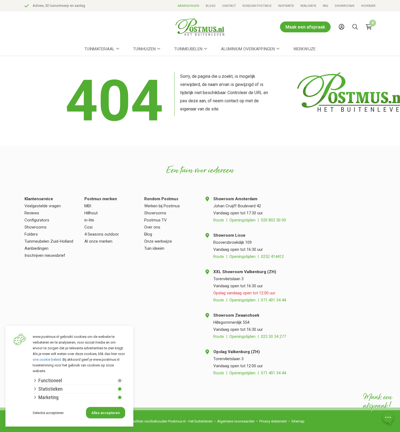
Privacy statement (273, 421)
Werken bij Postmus (162, 205)
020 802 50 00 (273, 220)
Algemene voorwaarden (236, 421)
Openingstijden (242, 220)
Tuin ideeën (154, 248)
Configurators (36, 220)
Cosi (88, 227)
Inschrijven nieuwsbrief (44, 255)
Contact (229, 6)
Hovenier (368, 6)
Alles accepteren (105, 413)
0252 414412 (272, 256)
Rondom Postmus (257, 6)
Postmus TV (155, 220)
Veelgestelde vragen (42, 205)
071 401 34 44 (273, 300)
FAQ (325, 6)
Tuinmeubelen (188, 49)
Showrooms (345, 6)
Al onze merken (98, 241)
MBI (87, 205)
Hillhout (91, 213)
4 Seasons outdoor (101, 234)
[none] (356, 39)
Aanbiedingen (188, 6)
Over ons (152, 227)
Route (218, 220)
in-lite (89, 220)
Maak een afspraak (305, 27)
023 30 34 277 (273, 336)
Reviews (31, 213)
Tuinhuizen (144, 49)
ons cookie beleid (47, 359)
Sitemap (297, 421)
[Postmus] (200, 27)
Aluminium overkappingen (248, 49)
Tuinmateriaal (99, 49)
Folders (31, 234)
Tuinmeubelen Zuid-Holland (48, 241)
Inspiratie (286, 6)
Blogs (211, 6)
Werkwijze (304, 49)
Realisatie (308, 6)
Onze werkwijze (158, 241)
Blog (148, 234)
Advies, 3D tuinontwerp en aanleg (59, 6)
